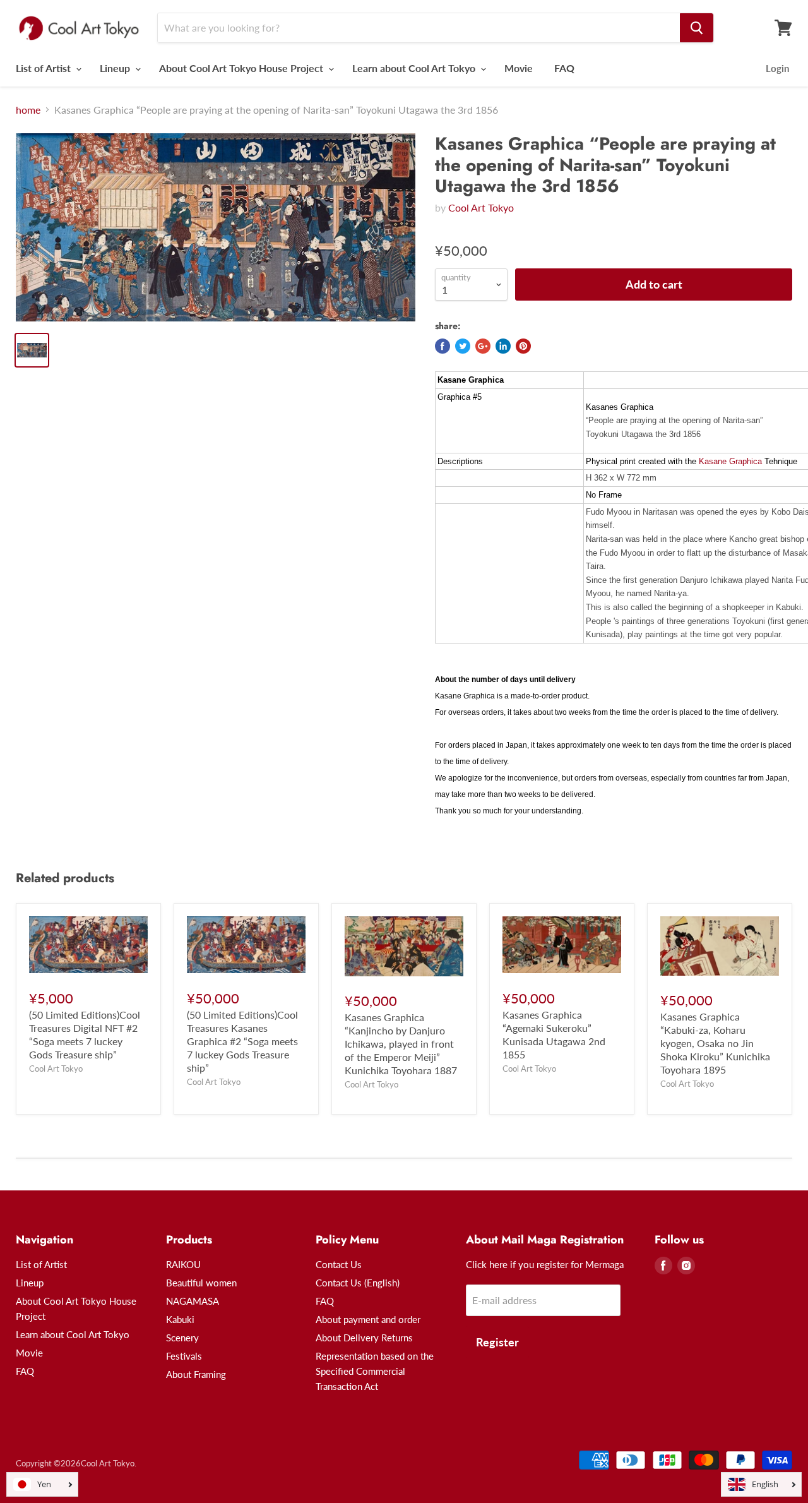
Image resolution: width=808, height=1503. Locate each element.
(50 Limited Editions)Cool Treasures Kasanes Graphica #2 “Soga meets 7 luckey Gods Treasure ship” (242, 1041)
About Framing (196, 1374)
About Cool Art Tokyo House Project (242, 68)
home (28, 110)
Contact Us (339, 1264)
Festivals (184, 1356)
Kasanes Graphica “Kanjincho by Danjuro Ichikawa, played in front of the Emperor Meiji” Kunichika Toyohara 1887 (401, 1043)
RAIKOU (183, 1264)
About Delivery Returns (364, 1337)
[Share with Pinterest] (523, 346)
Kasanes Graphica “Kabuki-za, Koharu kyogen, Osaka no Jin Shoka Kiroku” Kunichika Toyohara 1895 (715, 1042)
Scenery (182, 1337)
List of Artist (44, 68)
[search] (696, 27)
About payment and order (368, 1319)
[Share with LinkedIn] (503, 346)
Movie (518, 68)
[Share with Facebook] (442, 346)
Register (497, 1342)
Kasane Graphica (730, 461)
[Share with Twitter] (462, 346)
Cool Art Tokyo (481, 207)
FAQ (564, 68)
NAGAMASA (192, 1301)
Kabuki (180, 1319)
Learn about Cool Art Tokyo (415, 68)
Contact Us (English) (358, 1282)
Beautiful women (201, 1282)
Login (777, 68)
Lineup (116, 68)
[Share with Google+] (482, 346)
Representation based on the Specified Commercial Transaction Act (375, 1371)
